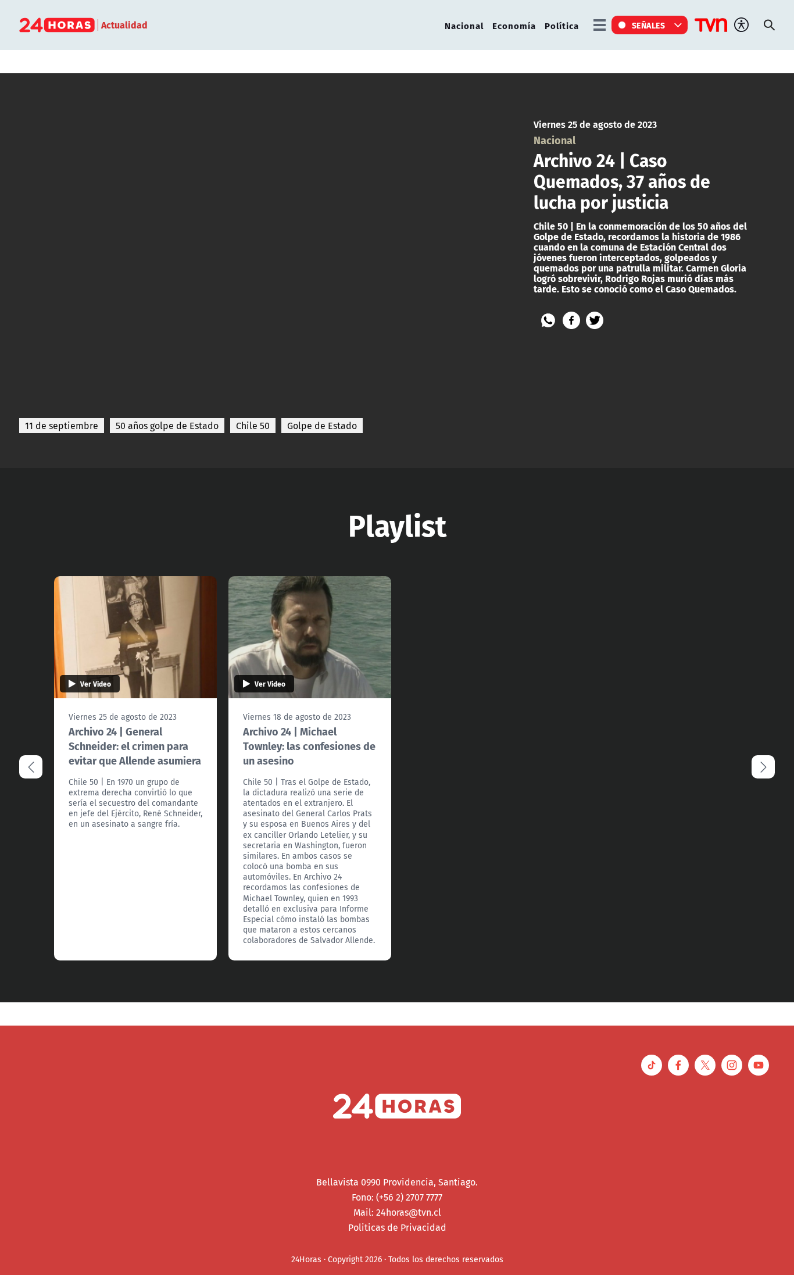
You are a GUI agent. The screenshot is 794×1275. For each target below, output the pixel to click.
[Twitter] (594, 320)
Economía (514, 25)
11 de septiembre (61, 426)
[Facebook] (571, 320)
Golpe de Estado (322, 426)
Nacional (464, 25)
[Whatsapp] (548, 320)
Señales (649, 25)
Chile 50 (253, 426)
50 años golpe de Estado (167, 426)
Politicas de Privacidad (397, 1227)
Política (562, 25)
